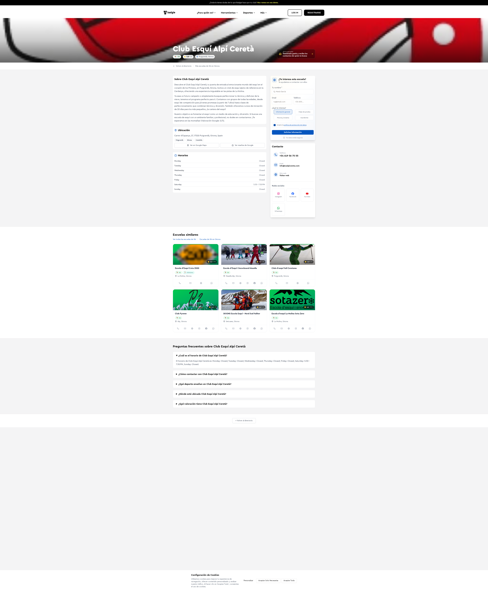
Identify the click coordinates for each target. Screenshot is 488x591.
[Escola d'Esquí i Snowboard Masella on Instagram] (247, 283)
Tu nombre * (277, 88)
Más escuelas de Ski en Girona (207, 66)
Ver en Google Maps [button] (198, 145)
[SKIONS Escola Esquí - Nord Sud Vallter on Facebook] (254, 328)
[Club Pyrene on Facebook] (206, 328)
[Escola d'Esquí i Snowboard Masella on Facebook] (254, 283)
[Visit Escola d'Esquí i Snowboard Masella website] (240, 283)
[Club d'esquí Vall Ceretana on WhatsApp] (308, 283)
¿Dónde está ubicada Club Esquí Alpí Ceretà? (202, 394)
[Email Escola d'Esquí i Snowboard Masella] (233, 283)
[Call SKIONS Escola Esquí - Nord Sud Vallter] (226, 328)
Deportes (248, 13)
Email (274, 98)
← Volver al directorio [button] (244, 421)
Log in (295, 13)
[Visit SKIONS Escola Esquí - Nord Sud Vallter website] (240, 328)
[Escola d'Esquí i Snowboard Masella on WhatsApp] (261, 283)
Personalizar (248, 580)
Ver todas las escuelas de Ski (184, 239)
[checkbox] (275, 125)
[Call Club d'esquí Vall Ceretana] (276, 283)
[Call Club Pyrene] (178, 328)
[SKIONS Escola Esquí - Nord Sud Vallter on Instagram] (247, 328)
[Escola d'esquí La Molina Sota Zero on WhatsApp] (310, 328)
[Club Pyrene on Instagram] (199, 328)
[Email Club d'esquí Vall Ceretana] (287, 283)
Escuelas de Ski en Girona (210, 239)
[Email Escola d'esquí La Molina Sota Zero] (281, 328)
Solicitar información (293, 132)
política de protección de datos (295, 125)
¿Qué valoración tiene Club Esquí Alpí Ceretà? (202, 404)
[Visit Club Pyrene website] (192, 328)
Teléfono (297, 98)
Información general (283, 112)
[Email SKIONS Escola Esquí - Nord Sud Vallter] (233, 328)
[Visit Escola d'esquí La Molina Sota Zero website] (289, 328)
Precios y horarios (283, 117)
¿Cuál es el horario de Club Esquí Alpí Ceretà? (202, 355)
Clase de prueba (304, 112)
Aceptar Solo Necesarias (268, 580)
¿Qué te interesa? (279, 108)
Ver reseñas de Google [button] (244, 145)
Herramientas (228, 13)
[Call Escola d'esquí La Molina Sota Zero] (274, 328)
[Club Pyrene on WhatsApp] (213, 328)
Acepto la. (292, 125)
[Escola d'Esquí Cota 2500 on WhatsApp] (211, 283)
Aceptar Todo (289, 580)
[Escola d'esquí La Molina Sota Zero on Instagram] (296, 328)
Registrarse (314, 13)
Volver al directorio (184, 66)
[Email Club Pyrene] (185, 328)
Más (262, 13)
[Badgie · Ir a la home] (170, 13)
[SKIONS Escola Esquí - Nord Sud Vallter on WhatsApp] (261, 328)
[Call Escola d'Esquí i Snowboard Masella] (226, 283)
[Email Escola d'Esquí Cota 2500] (190, 283)
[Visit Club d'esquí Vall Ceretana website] (297, 283)
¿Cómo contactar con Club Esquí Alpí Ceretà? (202, 374)
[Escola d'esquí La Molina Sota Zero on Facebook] (303, 328)
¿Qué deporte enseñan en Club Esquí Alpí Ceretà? (204, 384)
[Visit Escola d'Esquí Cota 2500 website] (201, 283)
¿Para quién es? (205, 13)
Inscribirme (304, 117)
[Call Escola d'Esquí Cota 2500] (180, 283)
